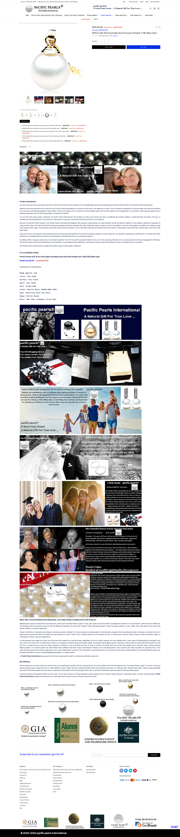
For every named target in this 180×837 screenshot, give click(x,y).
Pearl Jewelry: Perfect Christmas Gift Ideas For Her (35, 770)
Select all (25, 121)
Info (30, 147)
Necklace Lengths (25, 792)
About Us (22, 778)
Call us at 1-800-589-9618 (28, 1)
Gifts (96, 19)
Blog (147, 1)
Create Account (133, 1)
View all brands (90, 772)
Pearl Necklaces (121, 15)
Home (27, 15)
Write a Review (113, 35)
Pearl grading (24, 797)
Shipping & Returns (25, 783)
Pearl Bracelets (136, 15)
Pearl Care (23, 794)
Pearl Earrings (92, 15)
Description (23, 147)
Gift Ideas (23, 805)
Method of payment (26, 789)
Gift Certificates (154, 1)
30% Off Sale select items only (74, 15)
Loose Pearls (85, 19)
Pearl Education (24, 786)
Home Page (23, 772)
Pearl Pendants (106, 15)
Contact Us (23, 775)
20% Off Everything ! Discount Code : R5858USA (46, 15)
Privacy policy (24, 803)
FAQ (21, 808)
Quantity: (94, 41)
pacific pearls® (90, 770)
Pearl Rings (149, 15)
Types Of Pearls (24, 800)
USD (124, 1)
